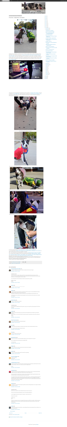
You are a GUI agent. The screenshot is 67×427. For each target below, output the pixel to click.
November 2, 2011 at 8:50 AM (15, 317)
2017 (46, 19)
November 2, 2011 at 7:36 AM (15, 282)
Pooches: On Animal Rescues (50, 49)
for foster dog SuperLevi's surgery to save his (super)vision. (27, 249)
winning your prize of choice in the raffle (34, 252)
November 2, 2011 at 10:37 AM (15, 334)
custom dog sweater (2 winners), (15, 254)
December (47, 28)
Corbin (12, 311)
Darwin (12, 285)
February (47, 73)
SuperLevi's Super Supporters (50, 46)
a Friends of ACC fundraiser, (34, 92)
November (47, 29)
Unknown (12, 383)
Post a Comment (12, 411)
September (47, 64)
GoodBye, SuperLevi (49, 41)
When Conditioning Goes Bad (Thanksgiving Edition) (50, 33)
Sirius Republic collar (24, 254)
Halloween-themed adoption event (36, 93)
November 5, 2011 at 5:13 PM (15, 409)
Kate (12, 325)
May (46, 69)
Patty (12, 332)
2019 (46, 17)
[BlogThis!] (23, 262)
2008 (46, 78)
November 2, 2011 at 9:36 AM (15, 329)
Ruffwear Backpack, (34, 253)
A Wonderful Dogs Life (14, 362)
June (46, 68)
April (46, 70)
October (47, 63)
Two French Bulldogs (14, 356)
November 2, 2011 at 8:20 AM (15, 308)
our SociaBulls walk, (16, 93)
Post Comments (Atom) (16, 414)
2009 (46, 77)
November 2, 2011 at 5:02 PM (15, 359)
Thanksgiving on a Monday (49, 30)
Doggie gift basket (39, 254)
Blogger (37, 424)
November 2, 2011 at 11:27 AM (15, 343)
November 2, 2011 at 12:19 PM (15, 348)
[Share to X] (24, 262)
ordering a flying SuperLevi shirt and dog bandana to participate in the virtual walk (28, 250)
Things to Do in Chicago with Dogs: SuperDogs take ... (51, 45)
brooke (12, 351)
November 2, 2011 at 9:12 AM (15, 322)
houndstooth (13, 370)
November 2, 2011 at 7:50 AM (15, 297)
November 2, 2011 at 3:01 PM (15, 353)
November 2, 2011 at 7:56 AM (15, 302)
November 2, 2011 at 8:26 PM (15, 367)
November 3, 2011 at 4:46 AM (15, 403)
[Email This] (22, 262)
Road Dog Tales (13, 337)
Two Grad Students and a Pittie (15, 268)
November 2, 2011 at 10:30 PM (15, 386)
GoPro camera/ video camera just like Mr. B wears (25, 255)
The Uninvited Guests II (49, 34)
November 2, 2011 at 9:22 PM (15, 380)
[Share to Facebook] (25, 262)
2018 (46, 18)
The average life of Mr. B (49, 50)
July (46, 67)
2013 (46, 24)
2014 (46, 23)
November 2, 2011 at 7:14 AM (15, 271)
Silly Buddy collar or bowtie (31, 254)
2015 (46, 22)
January (47, 74)
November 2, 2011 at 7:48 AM (15, 287)
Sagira (12, 406)
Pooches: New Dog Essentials (50, 31)
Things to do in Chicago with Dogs (15, 263)
